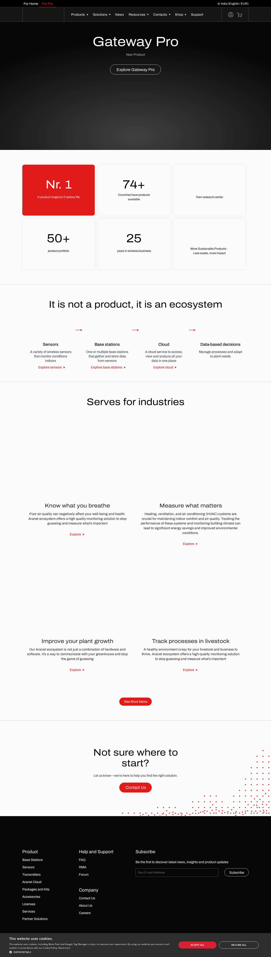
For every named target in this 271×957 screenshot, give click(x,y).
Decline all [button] (238, 944)
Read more (64, 947)
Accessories (31, 897)
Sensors (28, 867)
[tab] (30, 3)
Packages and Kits (35, 889)
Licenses (28, 904)
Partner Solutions (35, 919)
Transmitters (31, 874)
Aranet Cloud (31, 882)
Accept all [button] (197, 944)
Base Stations (32, 860)
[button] (90, 952)
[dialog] (135, 945)
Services (28, 911)
